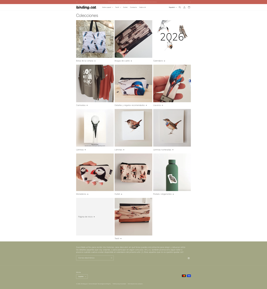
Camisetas (81, 105)
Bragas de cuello (122, 61)
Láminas (80, 150)
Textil (117, 238)
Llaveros (157, 105)
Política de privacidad (119, 284)
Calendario (158, 61)
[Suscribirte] (111, 257)
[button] (107, 7)
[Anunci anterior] (77, 2)
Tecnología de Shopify (104, 284)
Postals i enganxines (162, 194)
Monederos (81, 194)
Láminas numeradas (162, 150)
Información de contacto (135, 284)
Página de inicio (85, 217)
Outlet (117, 194)
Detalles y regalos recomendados (130, 105)
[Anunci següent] (190, 2)
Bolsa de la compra (84, 61)
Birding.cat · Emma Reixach (89, 284)
